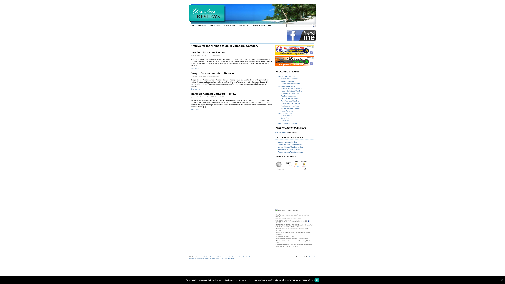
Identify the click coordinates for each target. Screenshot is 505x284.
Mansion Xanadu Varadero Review (213, 93)
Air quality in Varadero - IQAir (285, 236)
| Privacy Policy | (220, 258)
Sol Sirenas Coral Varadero (290, 108)
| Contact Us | (229, 258)
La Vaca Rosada (286, 116)
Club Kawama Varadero (289, 96)
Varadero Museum (287, 81)
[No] (501, 280)
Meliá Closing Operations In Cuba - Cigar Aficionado (292, 238)
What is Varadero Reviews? (288, 123)
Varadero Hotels (259, 25)
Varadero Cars (244, 25)
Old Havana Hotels (223, 257)
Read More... (195, 68)
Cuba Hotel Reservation (210, 257)
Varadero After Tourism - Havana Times (288, 219)
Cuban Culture (215, 25)
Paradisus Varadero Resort (290, 106)
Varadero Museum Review (208, 52)
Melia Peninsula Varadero (290, 101)
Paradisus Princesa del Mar (290, 103)
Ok (317, 280)
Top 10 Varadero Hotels (286, 86)
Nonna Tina (285, 118)
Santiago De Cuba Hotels (196, 258)
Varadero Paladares (285, 114)
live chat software (281, 132)
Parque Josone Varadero (289, 79)
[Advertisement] (238, 35)
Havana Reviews (210, 258)
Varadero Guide (229, 25)
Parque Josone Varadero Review (212, 73)
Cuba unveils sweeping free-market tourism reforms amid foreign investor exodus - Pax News (294, 245)
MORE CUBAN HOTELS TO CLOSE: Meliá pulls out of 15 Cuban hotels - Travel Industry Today (294, 225)
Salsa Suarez (285, 121)
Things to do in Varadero (286, 77)
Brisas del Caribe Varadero (290, 93)
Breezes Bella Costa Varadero (291, 91)
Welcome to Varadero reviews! (289, 150)
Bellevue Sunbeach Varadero (291, 88)
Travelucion (312, 257)
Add (269, 25)
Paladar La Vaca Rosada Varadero (290, 152)
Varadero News (290, 211)
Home (192, 25)
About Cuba (202, 25)
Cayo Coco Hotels (244, 257)
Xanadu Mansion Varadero (290, 84)
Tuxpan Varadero (287, 111)
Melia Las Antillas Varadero (290, 98)
